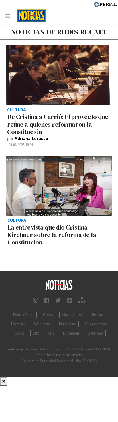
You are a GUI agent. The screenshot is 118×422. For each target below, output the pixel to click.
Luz (35, 333)
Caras (48, 314)
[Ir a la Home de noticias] (59, 285)
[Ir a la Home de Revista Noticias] (30, 16)
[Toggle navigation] (9, 16)
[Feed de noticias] (69, 300)
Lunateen (71, 333)
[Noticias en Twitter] (58, 300)
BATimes (96, 333)
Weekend (42, 324)
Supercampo (96, 324)
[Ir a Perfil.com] (105, 3)
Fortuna (98, 314)
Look (19, 333)
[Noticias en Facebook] (46, 300)
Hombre (18, 324)
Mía (51, 333)
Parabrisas (68, 324)
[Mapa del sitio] (81, 300)
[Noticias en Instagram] (35, 300)
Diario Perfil (24, 314)
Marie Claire (72, 314)
